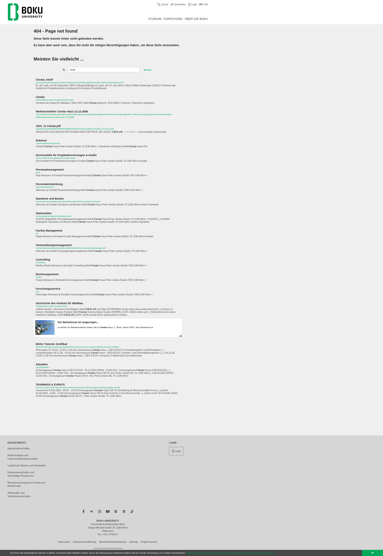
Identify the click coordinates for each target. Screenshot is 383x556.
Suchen (148, 70)
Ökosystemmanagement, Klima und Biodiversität (26, 484)
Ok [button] (372, 553)
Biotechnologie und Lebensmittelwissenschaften (22, 457)
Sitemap (133, 542)
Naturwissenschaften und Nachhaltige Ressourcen (20, 474)
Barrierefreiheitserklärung (112, 542)
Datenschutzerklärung (84, 542)
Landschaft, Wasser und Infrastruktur (26, 465)
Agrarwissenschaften (18, 448)
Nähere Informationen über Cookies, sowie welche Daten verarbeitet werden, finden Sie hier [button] (229, 553)
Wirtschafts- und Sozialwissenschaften (19, 495)
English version (149, 542)
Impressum (64, 542)
